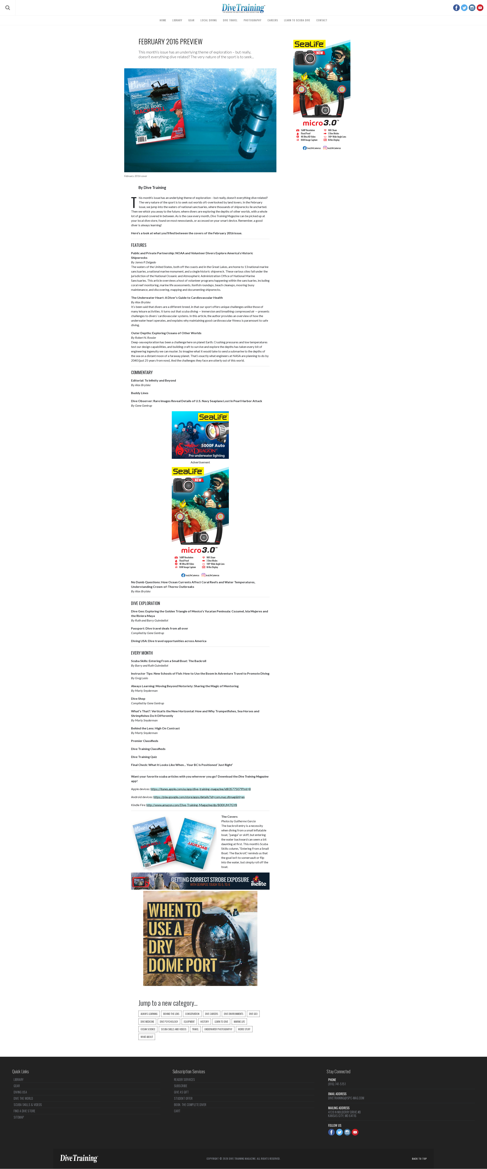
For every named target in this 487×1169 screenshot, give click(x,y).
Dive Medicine (147, 1021)
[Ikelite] (200, 985)
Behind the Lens (171, 1014)
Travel (195, 1029)
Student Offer (183, 1098)
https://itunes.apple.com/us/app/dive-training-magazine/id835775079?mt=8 (201, 789)
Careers (272, 20)
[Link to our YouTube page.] (480, 7)
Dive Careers (211, 1014)
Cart (177, 1111)
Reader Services (184, 1080)
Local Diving (209, 20)
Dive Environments (233, 1014)
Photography (252, 20)
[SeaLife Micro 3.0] (200, 577)
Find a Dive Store (24, 1111)
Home (163, 20)
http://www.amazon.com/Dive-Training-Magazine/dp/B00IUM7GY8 (191, 805)
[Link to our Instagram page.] (472, 7)
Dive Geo (253, 1014)
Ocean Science (148, 1029)
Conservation (192, 1014)
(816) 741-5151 (337, 1084)
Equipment (189, 1021)
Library (177, 20)
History (204, 1021)
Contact (321, 20)
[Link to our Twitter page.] (464, 7)
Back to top (419, 1158)
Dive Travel (230, 20)
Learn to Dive (221, 1021)
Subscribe (180, 1086)
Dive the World (23, 1098)
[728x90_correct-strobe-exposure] (200, 888)
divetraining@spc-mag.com (346, 1098)
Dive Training (155, 187)
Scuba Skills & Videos (28, 1104)
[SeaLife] (200, 457)
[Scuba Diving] (243, 8)
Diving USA (20, 1092)
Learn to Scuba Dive (297, 20)
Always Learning (149, 1014)
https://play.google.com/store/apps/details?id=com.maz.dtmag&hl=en (199, 797)
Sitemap (19, 1117)
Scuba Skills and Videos (173, 1029)
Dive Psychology (169, 1021)
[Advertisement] (321, 215)
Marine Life (239, 1021)
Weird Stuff (244, 1029)
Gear (191, 20)
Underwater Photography (218, 1029)
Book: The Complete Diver (190, 1104)
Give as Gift (181, 1092)
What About (147, 1037)
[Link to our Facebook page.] (456, 7)
